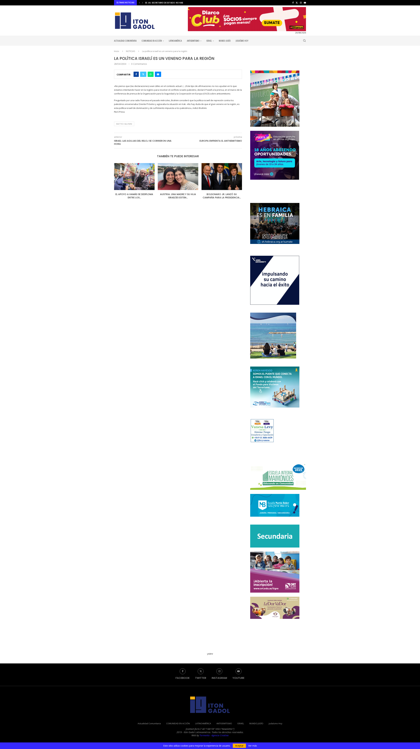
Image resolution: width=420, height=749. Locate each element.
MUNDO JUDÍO (225, 40)
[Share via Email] (158, 74)
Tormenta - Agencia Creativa (214, 735)
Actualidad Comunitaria (125, 40)
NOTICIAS (130, 51)
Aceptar (239, 745)
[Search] (304, 40)
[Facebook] (293, 2)
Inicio (116, 51)
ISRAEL (209, 40)
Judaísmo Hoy (242, 40)
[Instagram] (301, 2)
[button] (139, 2)
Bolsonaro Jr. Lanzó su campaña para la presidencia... (178, 196)
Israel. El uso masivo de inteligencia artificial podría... (221, 196)
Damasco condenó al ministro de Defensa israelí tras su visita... (179, 2)
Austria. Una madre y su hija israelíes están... (134, 196)
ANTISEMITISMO (193, 40)
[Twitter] (297, 2)
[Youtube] (305, 2)
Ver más (252, 746)
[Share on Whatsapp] (151, 74)
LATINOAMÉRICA (175, 40)
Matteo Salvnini (124, 124)
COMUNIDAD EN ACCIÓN (152, 40)
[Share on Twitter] (143, 74)
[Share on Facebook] (136, 74)
